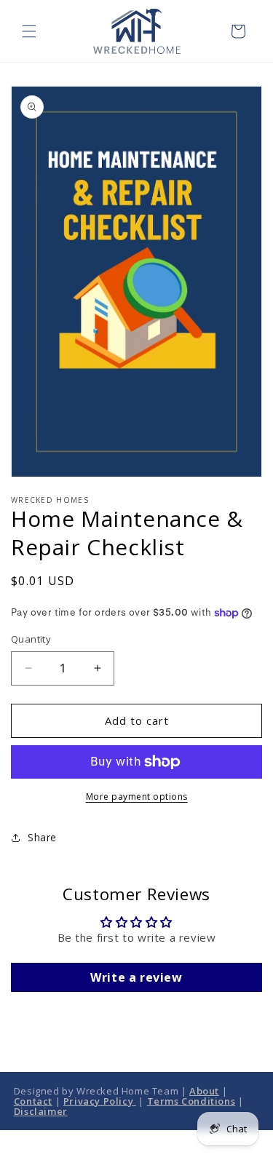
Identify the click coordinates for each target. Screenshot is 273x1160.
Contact (33, 1101)
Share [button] (42, 837)
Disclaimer (41, 1111)
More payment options (137, 796)
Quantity (31, 638)
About (204, 1090)
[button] (29, 31)
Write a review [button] (136, 977)
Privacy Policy (99, 1101)
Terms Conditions (191, 1101)
